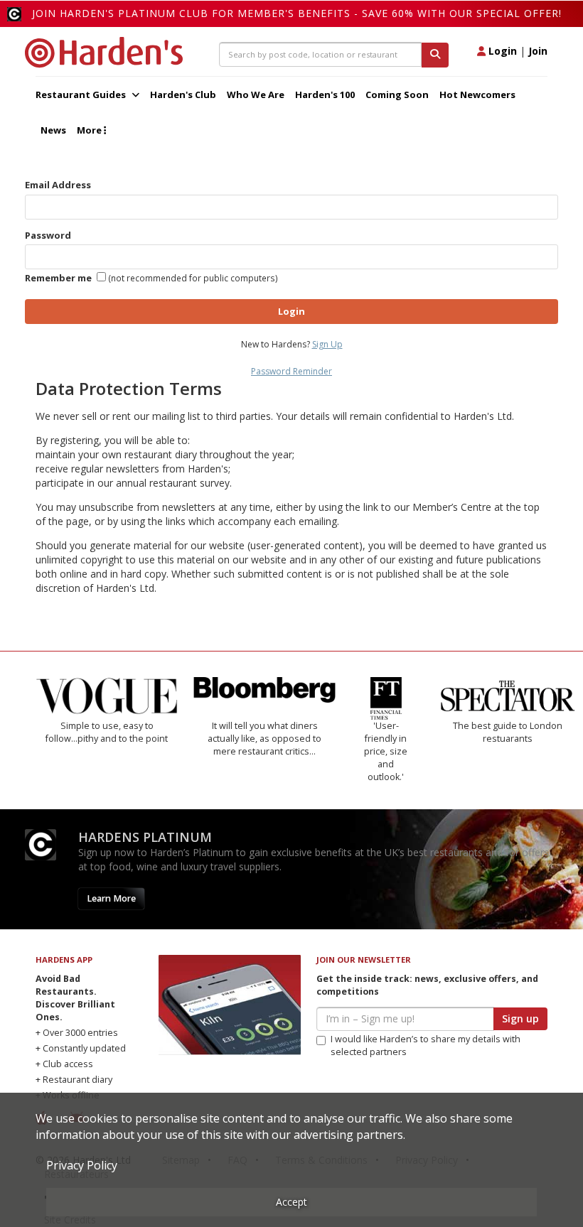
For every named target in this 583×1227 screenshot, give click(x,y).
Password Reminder (291, 371)
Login (501, 51)
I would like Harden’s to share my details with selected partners (425, 1045)
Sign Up (327, 344)
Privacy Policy (81, 1165)
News (53, 130)
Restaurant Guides (82, 94)
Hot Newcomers (477, 94)
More (90, 130)
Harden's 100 (325, 94)
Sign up (520, 1018)
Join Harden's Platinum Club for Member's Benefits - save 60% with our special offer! (297, 13)
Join (537, 51)
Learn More (111, 898)
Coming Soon (397, 94)
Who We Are (255, 94)
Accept (291, 1202)
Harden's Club (183, 94)
